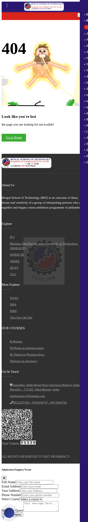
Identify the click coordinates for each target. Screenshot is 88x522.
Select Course (10, 499)
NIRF (13, 311)
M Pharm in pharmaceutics (27, 348)
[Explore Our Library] (10, 513)
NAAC (14, 298)
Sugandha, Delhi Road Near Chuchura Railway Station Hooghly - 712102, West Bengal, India (46, 387)
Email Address (11, 486)
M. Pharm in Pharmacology (27, 354)
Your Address (10, 490)
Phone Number (11, 495)
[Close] (4, 478)
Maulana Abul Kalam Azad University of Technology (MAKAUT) (44, 246)
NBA (13, 304)
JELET (14, 267)
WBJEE (15, 261)
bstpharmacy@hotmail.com (27, 396)
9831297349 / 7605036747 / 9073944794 (40, 402)
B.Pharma (16, 341)
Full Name (8, 482)
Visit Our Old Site (21, 317)
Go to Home (14, 137)
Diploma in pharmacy (24, 361)
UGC (13, 274)
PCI (12, 237)
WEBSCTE (17, 254)
